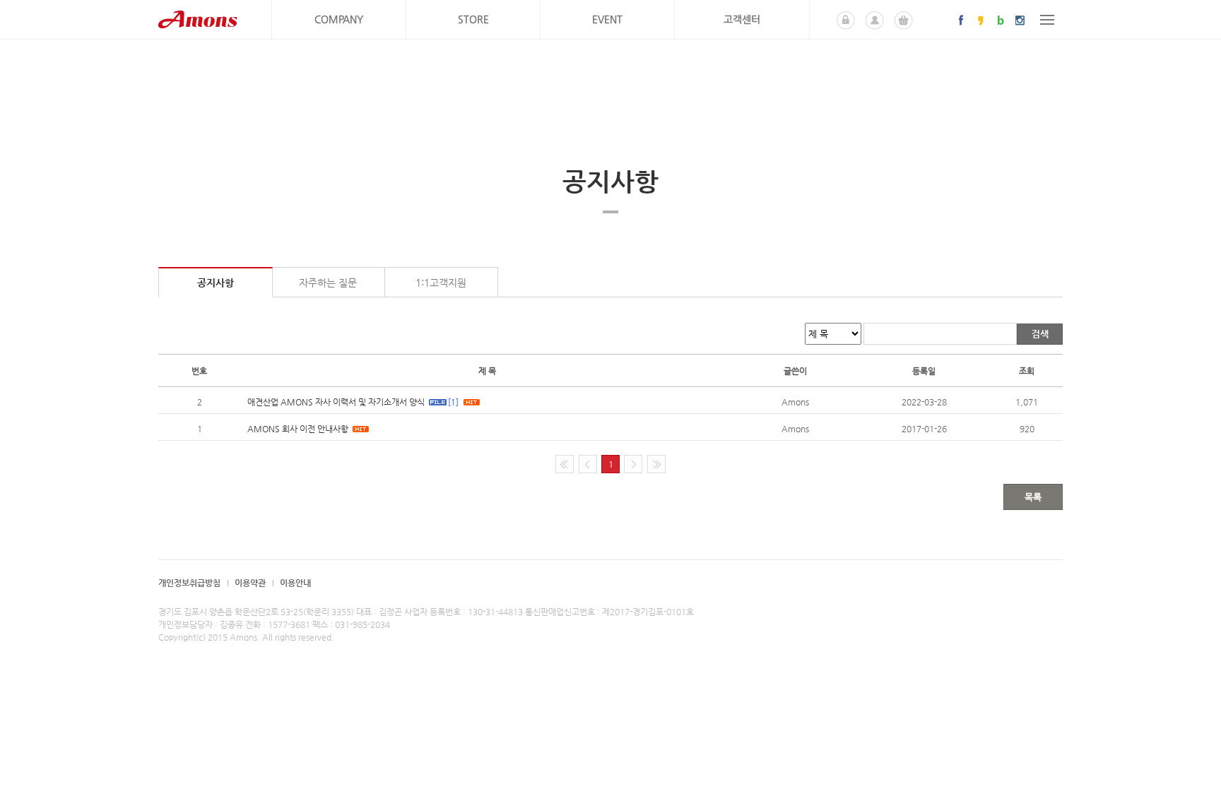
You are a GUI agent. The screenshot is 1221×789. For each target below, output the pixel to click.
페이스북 (961, 20)
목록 (1033, 497)
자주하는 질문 (328, 282)
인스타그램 (1020, 20)
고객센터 (742, 19)
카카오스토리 (981, 20)
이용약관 (250, 583)
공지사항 (215, 282)
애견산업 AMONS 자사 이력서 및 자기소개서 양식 (336, 402)
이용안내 (295, 583)
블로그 (1000, 20)
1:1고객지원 (440, 282)
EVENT (607, 19)
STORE (473, 19)
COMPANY (338, 19)
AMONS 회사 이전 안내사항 (297, 429)
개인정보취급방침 (189, 583)
